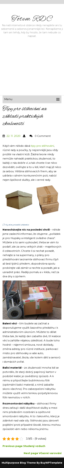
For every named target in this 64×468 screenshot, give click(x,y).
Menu (8, 99)
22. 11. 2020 (13, 136)
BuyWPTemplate (51, 462)
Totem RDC (32, 19)
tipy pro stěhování (42, 145)
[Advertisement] (32, 71)
